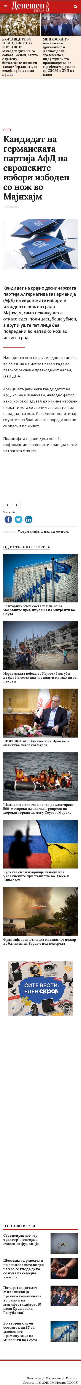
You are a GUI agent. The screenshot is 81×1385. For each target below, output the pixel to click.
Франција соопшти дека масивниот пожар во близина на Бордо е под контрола (39, 941)
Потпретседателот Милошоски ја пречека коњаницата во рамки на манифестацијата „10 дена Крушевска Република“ (22, 1300)
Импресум (34, 1378)
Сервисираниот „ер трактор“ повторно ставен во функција (20, 1239)
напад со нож (56, 531)
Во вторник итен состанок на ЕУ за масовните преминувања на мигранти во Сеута (39, 610)
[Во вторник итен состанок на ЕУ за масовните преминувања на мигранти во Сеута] (40, 578)
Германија (29, 531)
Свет (7, 129)
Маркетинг (53, 1378)
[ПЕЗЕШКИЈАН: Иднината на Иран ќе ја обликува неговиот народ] (40, 713)
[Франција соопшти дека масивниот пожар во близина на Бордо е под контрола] (40, 912)
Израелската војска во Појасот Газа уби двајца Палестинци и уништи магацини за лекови (40, 677)
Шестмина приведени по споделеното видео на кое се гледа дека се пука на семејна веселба (23, 1268)
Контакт (72, 1378)
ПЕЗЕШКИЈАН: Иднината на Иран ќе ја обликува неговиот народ (36, 743)
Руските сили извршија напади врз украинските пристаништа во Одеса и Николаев (36, 876)
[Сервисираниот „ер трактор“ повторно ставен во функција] (64, 1243)
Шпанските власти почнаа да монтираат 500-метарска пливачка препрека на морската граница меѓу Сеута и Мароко (38, 809)
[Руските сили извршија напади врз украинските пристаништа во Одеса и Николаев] (40, 844)
